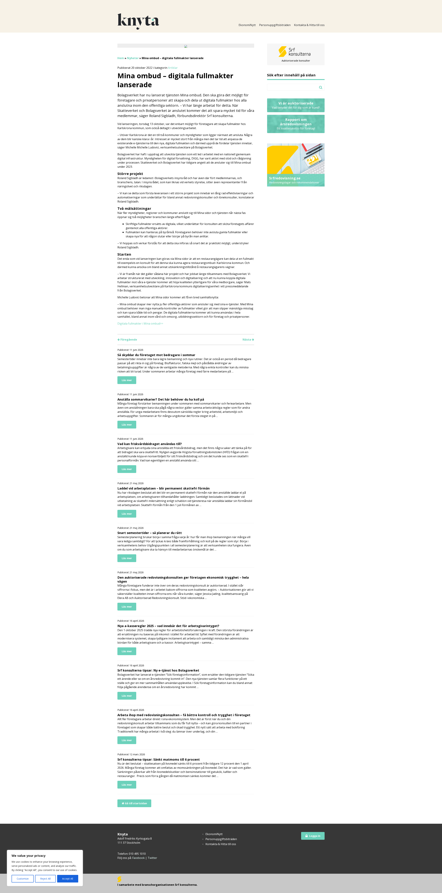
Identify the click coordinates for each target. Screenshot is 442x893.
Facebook (138, 858)
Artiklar (173, 68)
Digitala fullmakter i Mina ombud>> (140, 323)
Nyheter (133, 58)
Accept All (67, 878)
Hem (120, 58)
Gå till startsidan (135, 803)
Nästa (247, 339)
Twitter (152, 858)
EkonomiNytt (247, 25)
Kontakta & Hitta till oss (309, 25)
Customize (23, 878)
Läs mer (127, 380)
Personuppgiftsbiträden (275, 25)
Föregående (128, 339)
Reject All (45, 878)
